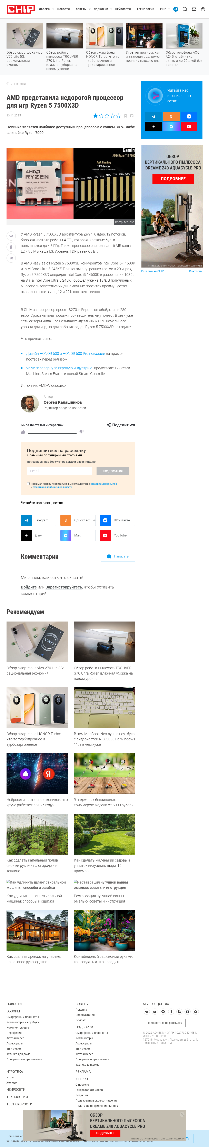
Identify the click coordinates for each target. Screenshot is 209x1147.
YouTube (120, 535)
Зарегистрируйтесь (64, 587)
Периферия (14, 1032)
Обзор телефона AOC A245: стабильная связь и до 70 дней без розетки (184, 59)
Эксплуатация (85, 1014)
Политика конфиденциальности (97, 1105)
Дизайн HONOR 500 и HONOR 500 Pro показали (65, 353)
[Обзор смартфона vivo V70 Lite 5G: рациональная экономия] (37, 642)
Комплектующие (18, 1027)
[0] (81, 432)
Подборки (101, 9)
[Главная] (8, 83)
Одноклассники (85, 520)
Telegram (41, 520)
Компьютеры (84, 1038)
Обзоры (44, 9)
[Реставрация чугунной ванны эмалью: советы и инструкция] (104, 885)
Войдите (29, 587)
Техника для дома (18, 1054)
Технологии (145, 9)
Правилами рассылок (104, 483)
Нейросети (123, 9)
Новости (63, 9)
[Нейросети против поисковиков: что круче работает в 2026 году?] (37, 773)
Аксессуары (15, 1043)
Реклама (83, 1072)
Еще (163, 9)
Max (77, 535)
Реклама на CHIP (152, 271)
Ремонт (81, 1020)
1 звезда (96, 115)
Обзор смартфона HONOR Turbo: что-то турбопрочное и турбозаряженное (103, 59)
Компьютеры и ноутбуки (23, 1022)
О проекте (82, 1084)
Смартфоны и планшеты (23, 1017)
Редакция (82, 1095)
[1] (23, 432)
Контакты (195, 271)
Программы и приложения (24, 1059)
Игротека (15, 1072)
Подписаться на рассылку (164, 1022)
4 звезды (112, 115)
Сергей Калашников (63, 402)
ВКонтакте (122, 520)
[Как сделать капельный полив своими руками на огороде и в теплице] (37, 834)
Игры (10, 1077)
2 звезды (101, 115)
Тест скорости (19, 1104)
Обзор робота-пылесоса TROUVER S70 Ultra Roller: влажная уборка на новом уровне (62, 61)
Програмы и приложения (92, 1059)
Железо (12, 1082)
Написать (121, 556)
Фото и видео (15, 1038)
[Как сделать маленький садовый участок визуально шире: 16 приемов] (104, 834)
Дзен (38, 535)
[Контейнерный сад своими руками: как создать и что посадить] (104, 930)
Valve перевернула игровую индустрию (59, 368)
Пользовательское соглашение (96, 1100)
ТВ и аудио (14, 1048)
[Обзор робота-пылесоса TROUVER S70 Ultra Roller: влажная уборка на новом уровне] (104, 642)
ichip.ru (82, 1079)
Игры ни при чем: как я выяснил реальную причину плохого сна (143, 57)
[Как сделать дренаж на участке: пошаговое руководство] (37, 930)
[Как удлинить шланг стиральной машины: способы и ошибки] (37, 885)
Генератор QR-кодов (89, 1090)
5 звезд (118, 115)
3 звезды (107, 115)
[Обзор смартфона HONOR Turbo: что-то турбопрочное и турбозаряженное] (37, 707)
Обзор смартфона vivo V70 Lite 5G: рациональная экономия (24, 59)
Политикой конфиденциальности (52, 487)
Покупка (81, 1009)
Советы (81, 9)
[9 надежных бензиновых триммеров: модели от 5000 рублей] (104, 773)
